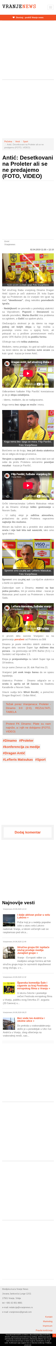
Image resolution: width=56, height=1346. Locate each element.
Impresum (47, 1326)
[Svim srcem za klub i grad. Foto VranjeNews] (28, 268)
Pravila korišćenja (44, 1330)
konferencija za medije (22, 747)
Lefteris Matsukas (19, 759)
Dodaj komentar (28, 832)
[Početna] (19, 6)
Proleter (27, 740)
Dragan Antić (15, 753)
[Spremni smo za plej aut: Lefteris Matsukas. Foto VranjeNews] (28, 554)
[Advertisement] (28, 50)
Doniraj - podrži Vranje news (30, 17)
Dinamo (11, 740)
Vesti (17, 141)
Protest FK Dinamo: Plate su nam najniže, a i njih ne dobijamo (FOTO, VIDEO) (28, 727)
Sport (25, 141)
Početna (8, 141)
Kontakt (48, 1317)
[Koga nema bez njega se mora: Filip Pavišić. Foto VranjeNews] (28, 425)
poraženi (19, 639)
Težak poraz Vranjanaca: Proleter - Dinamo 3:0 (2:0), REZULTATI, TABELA (28, 708)
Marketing (47, 1321)
